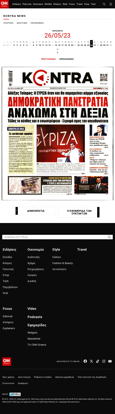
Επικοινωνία (8, 383)
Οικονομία (38, 4)
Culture (56, 257)
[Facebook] (85, 361)
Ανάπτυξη (33, 257)
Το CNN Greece (36, 344)
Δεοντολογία (24, 377)
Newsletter (34, 338)
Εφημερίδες (36, 325)
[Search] (109, 237)
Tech (93, 4)
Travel (79, 4)
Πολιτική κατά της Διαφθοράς (92, 377)
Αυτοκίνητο (59, 269)
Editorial (7, 316)
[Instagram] (103, 361)
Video (31, 309)
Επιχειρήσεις (35, 269)
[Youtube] (110, 361)
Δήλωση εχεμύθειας (64, 377)
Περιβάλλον (10, 287)
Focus (72, 4)
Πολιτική (27, 4)
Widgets (32, 332)
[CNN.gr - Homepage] (4, 4)
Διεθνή (31, 281)
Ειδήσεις (16, 4)
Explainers (9, 328)
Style (65, 4)
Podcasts (34, 317)
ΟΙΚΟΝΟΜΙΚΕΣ (37, 23)
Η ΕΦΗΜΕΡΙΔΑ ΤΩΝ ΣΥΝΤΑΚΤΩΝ (79, 212)
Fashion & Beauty (62, 263)
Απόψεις (8, 322)
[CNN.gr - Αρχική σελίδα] (6, 361)
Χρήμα (31, 263)
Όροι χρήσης (8, 377)
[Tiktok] (97, 361)
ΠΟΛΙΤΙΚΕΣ (8, 23)
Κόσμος (57, 4)
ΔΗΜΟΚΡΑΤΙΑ (35, 210)
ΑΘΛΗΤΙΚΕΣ (22, 23)
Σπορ (86, 4)
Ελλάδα (48, 4)
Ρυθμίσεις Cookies (43, 377)
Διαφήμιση (23, 383)
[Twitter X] (91, 361)
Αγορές (32, 275)
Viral (5, 293)
